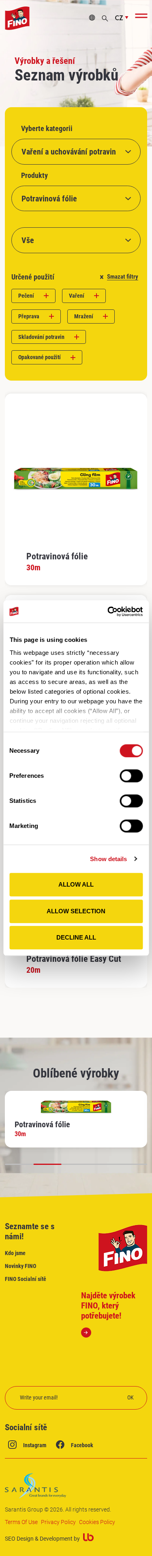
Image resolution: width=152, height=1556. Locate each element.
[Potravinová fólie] (76, 489)
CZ (119, 18)
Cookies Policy (97, 1522)
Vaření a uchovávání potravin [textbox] (68, 152)
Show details (108, 858)
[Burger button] (141, 15)
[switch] (131, 775)
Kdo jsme (15, 1253)
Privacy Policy (58, 1522)
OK (130, 1397)
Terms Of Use (21, 1522)
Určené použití (32, 277)
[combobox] (76, 152)
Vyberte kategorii (47, 128)
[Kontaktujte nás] (92, 18)
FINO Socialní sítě (25, 1279)
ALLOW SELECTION (76, 911)
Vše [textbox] (27, 240)
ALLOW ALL (76, 884)
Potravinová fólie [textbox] (49, 199)
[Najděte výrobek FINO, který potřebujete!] (114, 1314)
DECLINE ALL (76, 937)
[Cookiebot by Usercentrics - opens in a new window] (108, 611)
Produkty (34, 175)
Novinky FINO (20, 1266)
